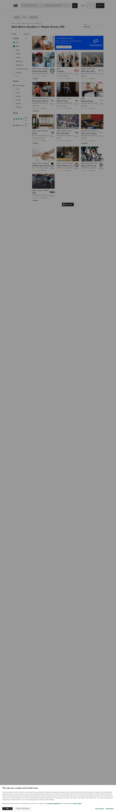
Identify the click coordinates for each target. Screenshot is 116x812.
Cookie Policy (110, 808)
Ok (7, 808)
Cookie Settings (22, 808)
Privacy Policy (77, 803)
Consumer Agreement (53, 803)
